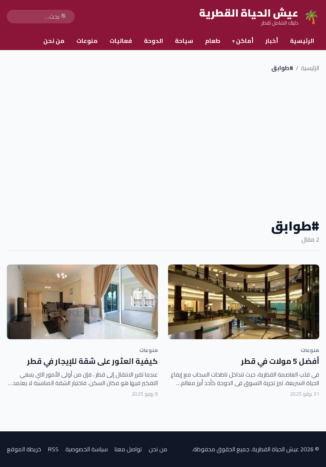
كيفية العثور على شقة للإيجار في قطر (92, 361)
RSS (53, 449)
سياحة (184, 40)
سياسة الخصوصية (86, 449)
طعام (212, 40)
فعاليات (121, 40)
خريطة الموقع (24, 449)
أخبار (271, 40)
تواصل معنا (128, 449)
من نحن (54, 40)
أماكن (242, 40)
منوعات (87, 40)
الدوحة (153, 40)
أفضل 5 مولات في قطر (280, 361)
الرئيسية (302, 40)
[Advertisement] (163, 145)
